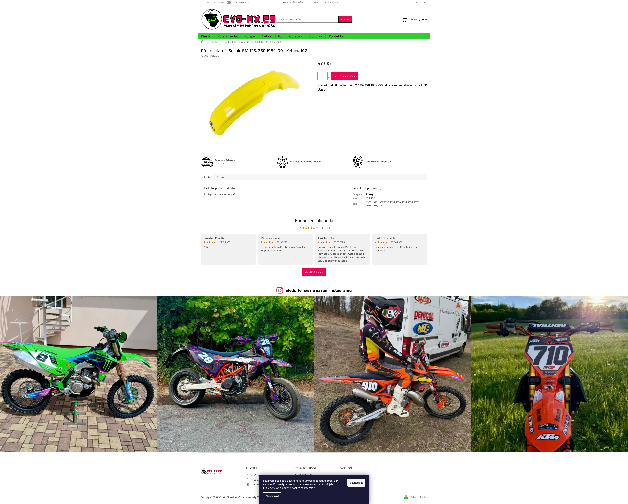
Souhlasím (356, 482)
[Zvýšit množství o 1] (329, 74)
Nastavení (272, 496)
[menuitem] (206, 36)
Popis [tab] (207, 177)
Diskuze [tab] (220, 177)
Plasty (369, 194)
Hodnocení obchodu (314, 220)
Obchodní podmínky (294, 2)
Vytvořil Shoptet (418, 496)
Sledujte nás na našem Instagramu (319, 290)
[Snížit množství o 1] (329, 78)
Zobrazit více (314, 271)
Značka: (210, 56)
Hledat (345, 19)
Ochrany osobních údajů (324, 2)
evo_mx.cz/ (257, 484)
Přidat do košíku (347, 75)
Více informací (306, 487)
